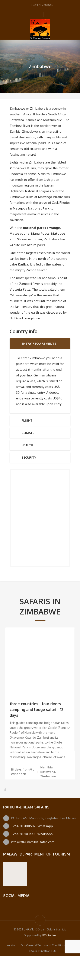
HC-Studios (49, 935)
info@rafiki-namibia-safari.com (32, 842)
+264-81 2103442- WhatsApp (32, 834)
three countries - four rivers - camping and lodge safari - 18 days (37, 709)
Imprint (11, 945)
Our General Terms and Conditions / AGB (47, 945)
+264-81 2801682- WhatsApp (32, 826)
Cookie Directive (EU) (42, 951)
